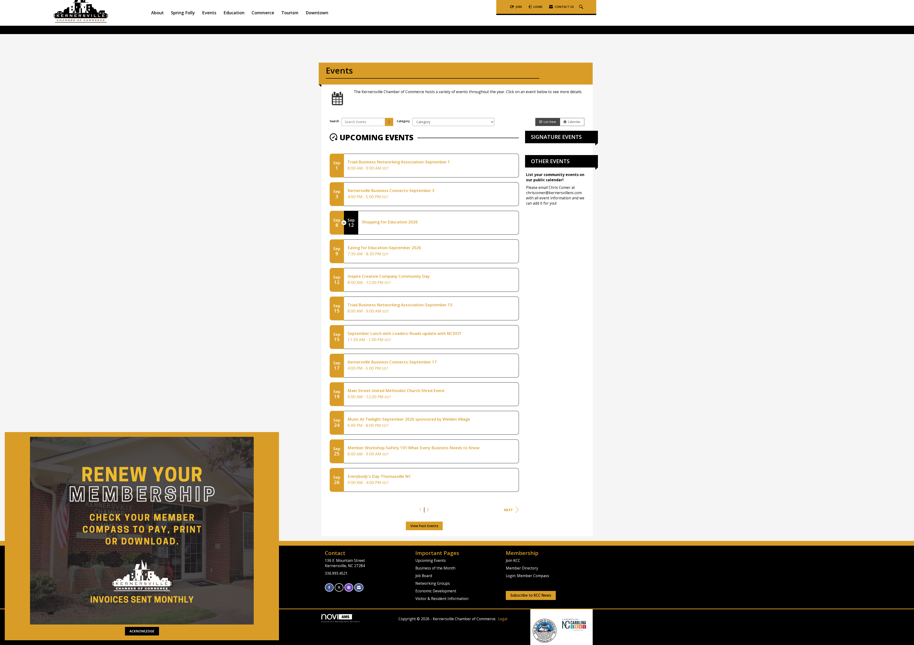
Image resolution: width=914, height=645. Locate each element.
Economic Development (435, 591)
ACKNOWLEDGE (141, 631)
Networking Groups (432, 583)
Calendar (573, 122)
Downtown (317, 12)
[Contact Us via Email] (358, 587)
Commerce (263, 12)
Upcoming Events (430, 560)
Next (508, 510)
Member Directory (522, 568)
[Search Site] (581, 7)
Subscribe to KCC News (530, 595)
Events (209, 12)
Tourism (289, 12)
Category (403, 121)
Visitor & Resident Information (441, 598)
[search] (389, 122)
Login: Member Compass (527, 575)
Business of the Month (435, 568)
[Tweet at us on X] (339, 587)
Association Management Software (340, 621)
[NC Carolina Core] (573, 624)
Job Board (423, 575)
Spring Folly (183, 12)
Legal (502, 618)
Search (334, 121)
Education (234, 12)
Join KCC (513, 560)
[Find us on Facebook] (329, 587)
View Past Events (424, 526)
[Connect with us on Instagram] (348, 587)
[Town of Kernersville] (560, 624)
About (157, 12)
